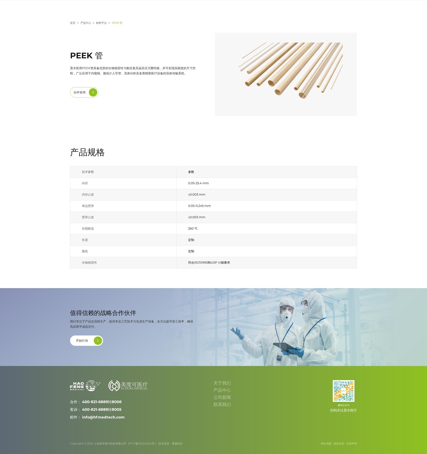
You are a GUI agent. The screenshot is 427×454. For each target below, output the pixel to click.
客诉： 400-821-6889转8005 (95, 409)
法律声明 (351, 443)
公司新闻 (223, 397)
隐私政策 (339, 443)
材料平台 (101, 23)
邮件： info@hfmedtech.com (97, 417)
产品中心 (85, 23)
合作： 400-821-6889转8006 (96, 402)
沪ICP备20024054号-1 (142, 443)
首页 (72, 23)
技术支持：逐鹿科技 (170, 443)
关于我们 (223, 383)
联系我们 (223, 404)
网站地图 (326, 443)
